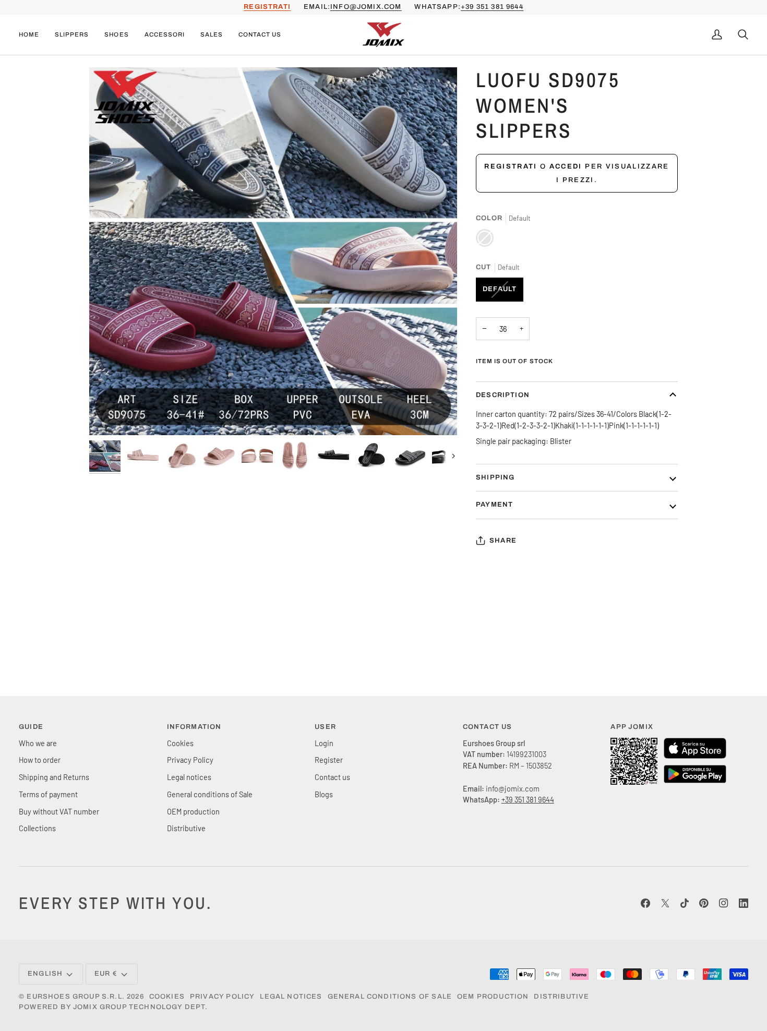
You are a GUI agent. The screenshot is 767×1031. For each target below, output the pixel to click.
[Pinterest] (704, 903)
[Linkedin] (743, 903)
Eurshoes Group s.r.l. (76, 996)
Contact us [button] (487, 726)
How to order (40, 759)
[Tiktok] (684, 903)
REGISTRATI (267, 6)
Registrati (510, 166)
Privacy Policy (190, 759)
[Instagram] (723, 903)
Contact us (332, 777)
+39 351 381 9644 (492, 6)
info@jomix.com (365, 6)
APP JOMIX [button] (631, 726)
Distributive (186, 828)
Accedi (565, 166)
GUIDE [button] (31, 726)
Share (503, 540)
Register (329, 759)
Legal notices (189, 777)
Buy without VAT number (59, 811)
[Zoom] (273, 251)
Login (324, 743)
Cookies (180, 743)
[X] (665, 903)
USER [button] (325, 726)
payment (494, 504)
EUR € (105, 973)
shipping (495, 477)
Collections (37, 828)
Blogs (324, 794)
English (45, 973)
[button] (72, 35)
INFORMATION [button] (194, 726)
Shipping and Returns (54, 777)
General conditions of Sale (210, 794)
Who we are (38, 743)
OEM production (193, 811)
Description (503, 395)
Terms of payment (48, 794)
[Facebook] (645, 903)
